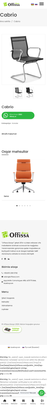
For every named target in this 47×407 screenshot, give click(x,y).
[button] (17, 206)
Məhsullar (5, 302)
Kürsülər (15, 123)
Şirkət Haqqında (8, 298)
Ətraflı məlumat (9, 134)
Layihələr (5, 309)
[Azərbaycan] (32, 4)
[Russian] (36, 4)
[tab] (11, 134)
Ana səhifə (5, 21)
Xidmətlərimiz (7, 305)
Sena (6, 196)
